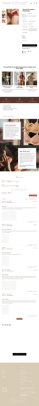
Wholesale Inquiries (23, 379)
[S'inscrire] (33, 392)
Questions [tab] (9, 193)
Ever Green (25, 32)
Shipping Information (23, 376)
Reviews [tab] (4, 193)
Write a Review (34, 195)
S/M (24, 37)
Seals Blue (25, 21)
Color (23, 19)
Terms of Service (23, 384)
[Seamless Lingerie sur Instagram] (20, 395)
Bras (13, 2)
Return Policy (22, 374)
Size (23, 35)
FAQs (3, 374)
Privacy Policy (22, 382)
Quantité (24, 40)
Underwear (17, 2)
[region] (19, 189)
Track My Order (22, 371)
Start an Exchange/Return (24, 373)
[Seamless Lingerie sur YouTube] (24, 395)
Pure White (31, 26)
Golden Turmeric (32, 21)
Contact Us (4, 376)
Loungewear (24, 2)
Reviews (3, 373)
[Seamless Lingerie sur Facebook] (22, 395)
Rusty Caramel (33, 29)
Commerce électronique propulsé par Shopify (19, 402)
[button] (12, 189)
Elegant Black (25, 29)
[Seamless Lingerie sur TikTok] (28, 395)
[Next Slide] (27, 189)
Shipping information (8, 116)
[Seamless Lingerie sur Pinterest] (26, 395)
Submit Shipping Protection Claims (25, 381)
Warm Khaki (25, 26)
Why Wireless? (4, 371)
